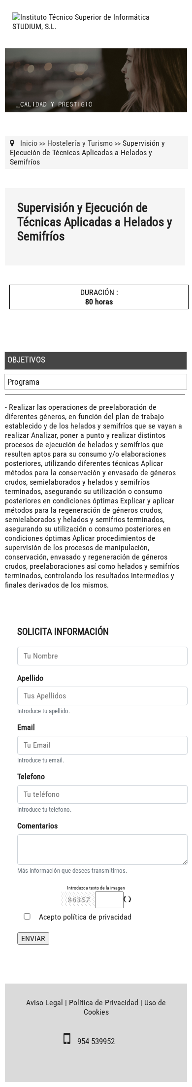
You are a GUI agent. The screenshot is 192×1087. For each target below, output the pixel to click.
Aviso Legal (44, 1002)
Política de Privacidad (103, 1002)
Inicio (28, 143)
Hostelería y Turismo (80, 143)
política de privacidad (97, 917)
